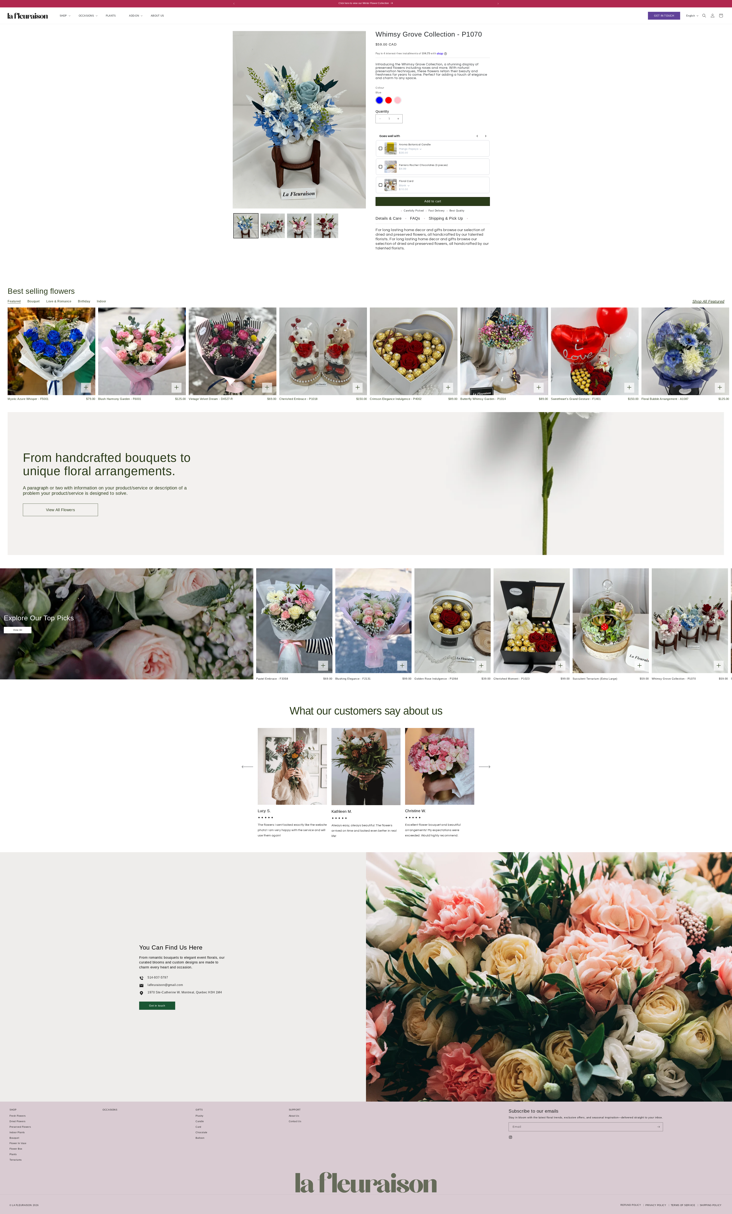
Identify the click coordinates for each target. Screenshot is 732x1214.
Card (198, 1127)
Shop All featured (708, 301)
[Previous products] (477, 136)
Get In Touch (664, 15)
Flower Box (16, 1149)
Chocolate (201, 1132)
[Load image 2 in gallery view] (272, 225)
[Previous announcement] (234, 3)
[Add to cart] (86, 387)
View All (17, 630)
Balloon (200, 1138)
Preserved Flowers (20, 1127)
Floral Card (406, 181)
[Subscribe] (658, 1126)
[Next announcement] (498, 3)
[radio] (379, 100)
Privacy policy (655, 1205)
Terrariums (16, 1160)
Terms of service (683, 1205)
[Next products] (486, 136)
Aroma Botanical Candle (415, 144)
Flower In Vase (18, 1143)
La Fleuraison (22, 1205)
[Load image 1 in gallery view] (246, 225)
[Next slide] (484, 766)
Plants (13, 1154)
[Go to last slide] (247, 766)
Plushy (199, 1116)
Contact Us (295, 1121)
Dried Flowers (18, 1121)
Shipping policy (711, 1205)
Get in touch (157, 1005)
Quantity (382, 111)
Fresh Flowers (18, 1116)
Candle (200, 1121)
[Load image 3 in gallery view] (299, 225)
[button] (62, 15)
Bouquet (14, 1138)
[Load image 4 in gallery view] (326, 225)
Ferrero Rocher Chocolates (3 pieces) (423, 165)
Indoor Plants (17, 1132)
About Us (294, 1116)
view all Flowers (60, 510)
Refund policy (630, 1205)
